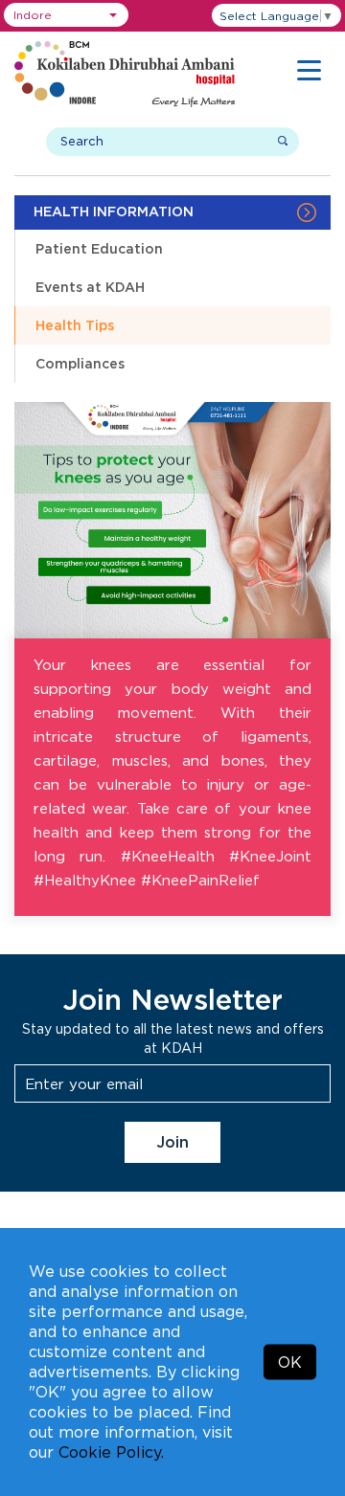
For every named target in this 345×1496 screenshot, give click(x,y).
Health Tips (74, 325)
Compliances (80, 363)
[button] (66, 15)
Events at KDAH (90, 286)
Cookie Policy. (111, 1452)
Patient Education (99, 248)
